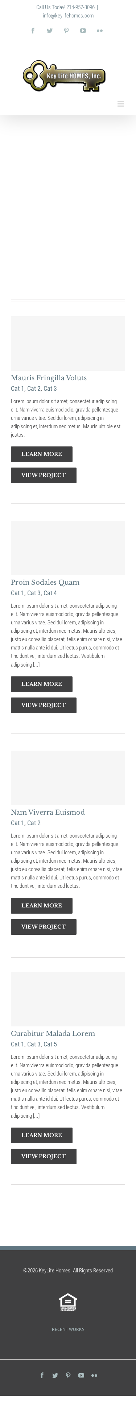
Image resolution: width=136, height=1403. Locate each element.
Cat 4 (50, 593)
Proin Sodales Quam (45, 583)
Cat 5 (50, 159)
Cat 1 (17, 159)
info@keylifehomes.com (68, 15)
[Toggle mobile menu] (121, 104)
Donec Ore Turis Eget (47, 148)
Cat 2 (34, 159)
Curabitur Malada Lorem (53, 1034)
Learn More (41, 250)
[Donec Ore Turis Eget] (66, 1344)
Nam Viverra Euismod (48, 812)
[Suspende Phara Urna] (69, 1344)
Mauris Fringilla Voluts (49, 378)
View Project (43, 271)
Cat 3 (50, 388)
